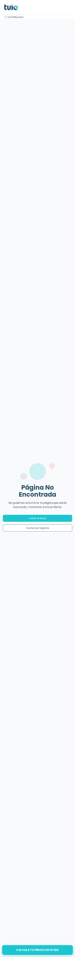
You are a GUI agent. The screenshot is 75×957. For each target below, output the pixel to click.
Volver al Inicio (37, 518)
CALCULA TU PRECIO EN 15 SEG (37, 950)
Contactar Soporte (37, 528)
